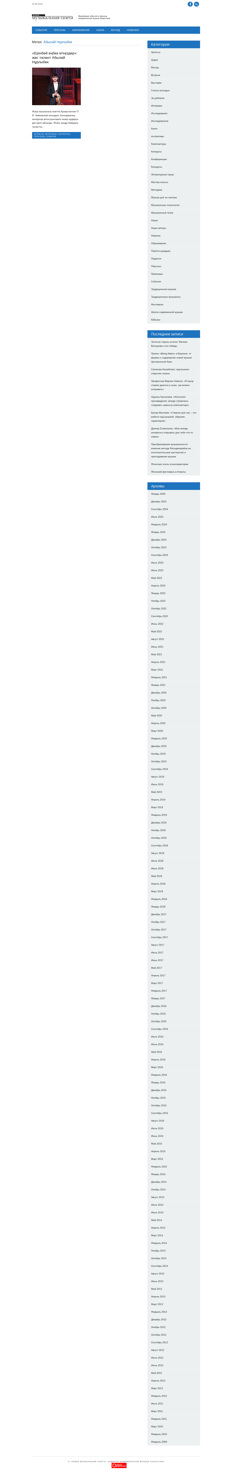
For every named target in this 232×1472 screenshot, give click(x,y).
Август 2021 (157, 639)
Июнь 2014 (157, 1212)
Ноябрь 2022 (158, 601)
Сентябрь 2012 (159, 1342)
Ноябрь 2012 (158, 1327)
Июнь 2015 (157, 1136)
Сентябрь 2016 (159, 1029)
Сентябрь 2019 (159, 769)
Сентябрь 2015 (159, 1113)
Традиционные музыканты (166, 296)
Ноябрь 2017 (158, 922)
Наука (100, 30)
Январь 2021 (158, 685)
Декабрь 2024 (158, 501)
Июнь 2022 (157, 623)
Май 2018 (156, 876)
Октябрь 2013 (158, 1258)
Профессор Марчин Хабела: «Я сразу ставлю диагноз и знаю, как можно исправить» (172, 385)
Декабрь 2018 (158, 822)
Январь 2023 (158, 593)
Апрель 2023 (158, 585)
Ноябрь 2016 (158, 1013)
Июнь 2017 (157, 960)
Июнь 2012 (157, 1365)
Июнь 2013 (157, 1281)
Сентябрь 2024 (159, 509)
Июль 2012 (157, 1357)
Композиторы (158, 144)
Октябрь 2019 (158, 761)
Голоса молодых (160, 90)
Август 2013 (157, 1273)
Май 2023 (156, 578)
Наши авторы (158, 228)
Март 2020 (157, 730)
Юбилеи (155, 319)
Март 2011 (157, 1411)
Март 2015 (157, 1159)
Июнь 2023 (157, 570)
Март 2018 (157, 891)
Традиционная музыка (163, 289)
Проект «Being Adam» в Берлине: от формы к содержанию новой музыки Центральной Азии (171, 357)
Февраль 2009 (159, 1441)
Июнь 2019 (157, 784)
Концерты (156, 166)
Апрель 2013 (158, 1296)
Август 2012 (157, 1350)
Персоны (59, 30)
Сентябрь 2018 (159, 845)
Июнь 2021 (157, 646)
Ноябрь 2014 (158, 1189)
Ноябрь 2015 (158, 1097)
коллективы (157, 136)
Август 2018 (157, 853)
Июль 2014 (157, 1204)
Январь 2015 (158, 1174)
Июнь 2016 (157, 1044)
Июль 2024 (157, 516)
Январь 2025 (158, 493)
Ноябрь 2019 (158, 753)
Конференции (159, 159)
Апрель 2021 (158, 662)
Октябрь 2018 (158, 837)
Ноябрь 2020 (158, 700)
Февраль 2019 (159, 815)
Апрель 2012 (158, 1380)
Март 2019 (157, 807)
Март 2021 (157, 669)
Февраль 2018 (159, 899)
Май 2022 (156, 631)
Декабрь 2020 (158, 692)
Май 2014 (156, 1220)
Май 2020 (156, 715)
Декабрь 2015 (158, 1090)
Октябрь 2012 (158, 1334)
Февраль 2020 (159, 738)
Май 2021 (156, 654)
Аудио (154, 59)
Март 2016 (157, 1067)
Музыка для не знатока (164, 197)
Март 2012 (157, 1388)
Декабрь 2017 (158, 914)
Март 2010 (157, 1426)
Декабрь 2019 (158, 746)
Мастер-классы (159, 182)
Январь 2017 (158, 998)
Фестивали (157, 304)
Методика (156, 189)
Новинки (133, 30)
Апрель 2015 (158, 1151)
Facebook (190, 4)
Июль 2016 (157, 1036)
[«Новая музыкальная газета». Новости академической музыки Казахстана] (71, 19)
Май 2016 (156, 1052)
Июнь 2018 (157, 868)
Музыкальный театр (162, 212)
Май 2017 (156, 967)
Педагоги (156, 258)
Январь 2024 (158, 532)
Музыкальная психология (165, 205)
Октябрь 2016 (158, 1021)
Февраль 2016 (159, 1074)
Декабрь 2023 (158, 539)
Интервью (51, 134)
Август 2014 (157, 1197)
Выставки (156, 82)
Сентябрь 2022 (159, 616)
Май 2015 (156, 1143)
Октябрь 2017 (158, 929)
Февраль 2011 (159, 1418)
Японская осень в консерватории (169, 464)
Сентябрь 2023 (159, 555)
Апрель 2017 (158, 975)
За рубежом (157, 98)
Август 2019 (157, 776)
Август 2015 (157, 1120)
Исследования (159, 113)
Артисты (39, 134)
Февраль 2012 (159, 1396)
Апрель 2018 (158, 883)
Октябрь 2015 (158, 1105)
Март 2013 (157, 1304)
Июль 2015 (157, 1128)
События (41, 30)
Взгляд (115, 30)
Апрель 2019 (158, 799)
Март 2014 (157, 1235)
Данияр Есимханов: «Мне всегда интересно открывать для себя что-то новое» (172, 432)
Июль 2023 (157, 562)
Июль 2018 (157, 860)
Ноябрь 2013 (158, 1250)
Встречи (155, 75)
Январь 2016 (158, 1082)
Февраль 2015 (159, 1166)
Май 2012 (156, 1373)
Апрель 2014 (158, 1227)
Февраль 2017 (159, 990)
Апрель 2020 (158, 723)
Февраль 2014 (159, 1243)
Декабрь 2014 (158, 1181)
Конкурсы (64, 134)
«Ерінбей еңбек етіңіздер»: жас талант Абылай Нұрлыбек (54, 57)
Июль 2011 (157, 1403)
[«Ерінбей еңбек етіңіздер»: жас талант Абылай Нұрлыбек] (56, 104)
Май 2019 (156, 792)
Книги (154, 128)
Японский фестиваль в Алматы (168, 471)
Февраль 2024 (159, 524)
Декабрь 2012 (158, 1319)
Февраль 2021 (159, 677)
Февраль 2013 (159, 1311)
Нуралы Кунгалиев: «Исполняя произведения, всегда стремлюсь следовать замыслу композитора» (170, 400)
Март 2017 (157, 983)
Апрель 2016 (158, 1059)
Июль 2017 (157, 952)
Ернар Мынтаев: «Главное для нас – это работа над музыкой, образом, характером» (173, 416)
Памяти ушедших (161, 251)
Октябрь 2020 (158, 708)
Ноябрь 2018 (158, 830)
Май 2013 (156, 1289)
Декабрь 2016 (158, 1006)
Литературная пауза (162, 174)
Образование (81, 30)
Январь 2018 (158, 906)
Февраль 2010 (159, 1434)
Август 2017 (157, 945)
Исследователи (159, 121)
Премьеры (157, 273)
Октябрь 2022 (158, 608)
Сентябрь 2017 (159, 937)
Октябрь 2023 (158, 547)
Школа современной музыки (167, 312)
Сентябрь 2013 (159, 1266)
